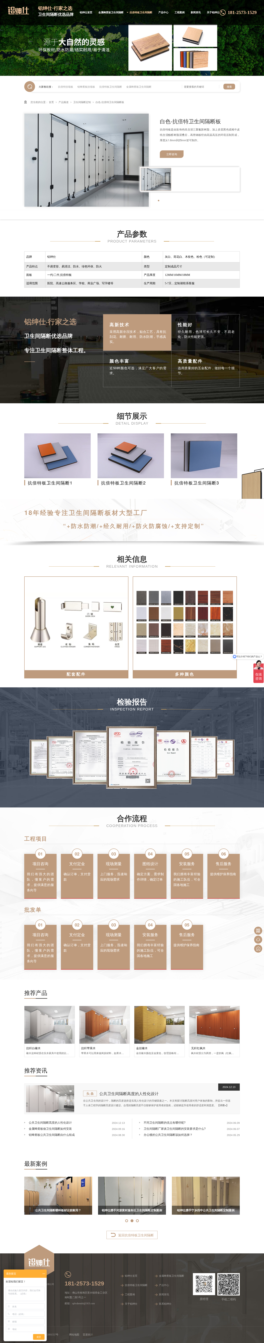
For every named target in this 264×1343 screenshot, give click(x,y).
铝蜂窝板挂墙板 (86, 86)
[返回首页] (258, 949)
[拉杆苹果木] (104, 1025)
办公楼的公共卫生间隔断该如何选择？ (168, 1135)
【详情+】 (223, 1105)
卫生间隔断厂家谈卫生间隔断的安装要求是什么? (175, 1128)
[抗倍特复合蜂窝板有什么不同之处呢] (80, 1196)
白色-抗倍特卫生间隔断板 (110, 102)
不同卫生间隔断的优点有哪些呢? (165, 1122)
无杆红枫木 (198, 1048)
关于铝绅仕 (213, 12)
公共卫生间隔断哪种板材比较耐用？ (148, 1210)
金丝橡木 (142, 1048)
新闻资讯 (196, 12)
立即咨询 (171, 154)
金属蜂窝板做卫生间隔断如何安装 (50, 1128)
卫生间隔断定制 (82, 102)
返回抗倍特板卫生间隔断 (136, 1235)
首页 (52, 102)
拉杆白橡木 (33, 1048)
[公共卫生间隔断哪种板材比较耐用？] (148, 1196)
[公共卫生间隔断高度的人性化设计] (50, 1098)
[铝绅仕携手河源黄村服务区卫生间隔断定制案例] (221, 1196)
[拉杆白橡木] (49, 1025)
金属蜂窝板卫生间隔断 (111, 12)
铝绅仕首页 (86, 12)
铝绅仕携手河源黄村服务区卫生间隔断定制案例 (221, 1210)
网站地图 (74, 1334)
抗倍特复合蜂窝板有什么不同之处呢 (80, 1210)
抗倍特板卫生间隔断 (141, 12)
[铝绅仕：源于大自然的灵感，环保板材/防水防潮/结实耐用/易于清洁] (132, 38)
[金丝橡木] (159, 1025)
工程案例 (180, 12)
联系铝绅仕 (165, 1303)
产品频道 (64, 102)
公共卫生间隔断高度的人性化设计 (129, 1093)
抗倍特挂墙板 (65, 86)
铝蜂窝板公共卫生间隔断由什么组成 (52, 1135)
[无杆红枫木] (214, 1025)
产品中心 (163, 12)
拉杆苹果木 (88, 1048)
